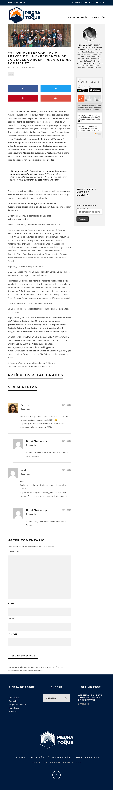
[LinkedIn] (103, 2)
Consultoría (14, 697)
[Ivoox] (100, 2)
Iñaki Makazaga (16, 3)
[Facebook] (89, 2)
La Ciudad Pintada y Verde (43, 272)
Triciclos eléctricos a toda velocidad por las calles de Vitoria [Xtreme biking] (36, 233)
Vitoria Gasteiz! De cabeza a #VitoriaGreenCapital (42, 331)
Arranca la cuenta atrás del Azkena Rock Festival (90, 697)
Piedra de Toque (15, 125)
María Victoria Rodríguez (26, 128)
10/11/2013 (66, 470)
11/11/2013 (66, 510)
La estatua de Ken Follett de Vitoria (34, 287)
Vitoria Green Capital (36, 363)
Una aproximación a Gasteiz (39, 303)
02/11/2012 (66, 405)
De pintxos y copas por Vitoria (31, 266)
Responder (26, 409)
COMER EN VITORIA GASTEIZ (37, 337)
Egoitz (25, 405)
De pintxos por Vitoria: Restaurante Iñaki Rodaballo (41, 280)
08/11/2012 (66, 441)
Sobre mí (13, 711)
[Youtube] (97, 2)
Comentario (14, 551)
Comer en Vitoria (31, 354)
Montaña (82, 17)
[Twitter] (86, 2)
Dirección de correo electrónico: (86, 206)
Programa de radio (17, 704)
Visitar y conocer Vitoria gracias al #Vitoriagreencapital (46, 298)
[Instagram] (93, 2)
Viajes (71, 17)
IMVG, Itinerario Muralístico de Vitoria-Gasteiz (41, 224)
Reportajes (14, 708)
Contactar (13, 701)
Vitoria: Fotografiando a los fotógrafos (38, 230)
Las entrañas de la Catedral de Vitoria (35, 243)
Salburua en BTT (44, 275)
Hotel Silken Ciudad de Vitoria (42, 350)
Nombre (12, 604)
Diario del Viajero (52, 139)
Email (11, 619)
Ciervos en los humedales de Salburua (35, 366)
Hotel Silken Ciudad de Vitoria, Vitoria (28, 254)
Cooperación (97, 17)
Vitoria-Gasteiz (41, 125)
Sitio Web (13, 634)
